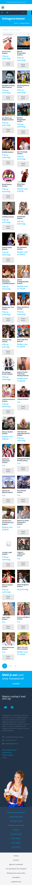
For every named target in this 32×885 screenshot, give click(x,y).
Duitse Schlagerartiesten (9, 750)
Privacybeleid (16, 877)
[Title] (2, 7)
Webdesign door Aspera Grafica (16, 873)
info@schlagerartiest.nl (11, 743)
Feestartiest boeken (16, 834)
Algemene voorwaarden (16, 864)
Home (16, 23)
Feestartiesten (16, 847)
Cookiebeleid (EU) (16, 882)
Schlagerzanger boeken (16, 817)
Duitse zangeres (16, 843)
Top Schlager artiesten (16, 821)
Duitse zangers (16, 838)
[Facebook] (7, 12)
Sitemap (16, 856)
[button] (2, 12)
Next (15, 665)
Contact (4, 757)
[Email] (5, 707)
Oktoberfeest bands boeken (16, 825)
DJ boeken (16, 830)
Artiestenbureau (7, 752)
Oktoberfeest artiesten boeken (16, 812)
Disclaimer (16, 860)
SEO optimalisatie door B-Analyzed (16, 869)
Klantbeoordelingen (8, 755)
